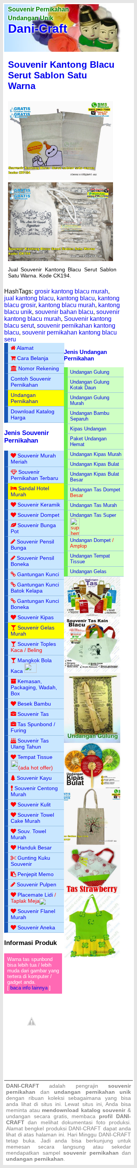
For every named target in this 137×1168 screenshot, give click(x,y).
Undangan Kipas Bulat (94, 464)
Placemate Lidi (35, 895)
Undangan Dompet (90, 540)
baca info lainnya (29, 988)
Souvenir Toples (37, 644)
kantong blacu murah (66, 305)
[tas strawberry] (92, 892)
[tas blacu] (92, 671)
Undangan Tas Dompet (95, 489)
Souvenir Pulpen (36, 884)
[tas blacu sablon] (92, 843)
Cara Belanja (32, 358)
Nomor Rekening (38, 368)
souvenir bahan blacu (64, 312)
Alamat (25, 348)
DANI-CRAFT (115, 1134)
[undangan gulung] (92, 741)
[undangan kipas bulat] (92, 787)
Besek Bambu (34, 704)
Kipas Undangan (88, 429)
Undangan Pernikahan (24, 398)
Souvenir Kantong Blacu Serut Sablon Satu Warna (61, 75)
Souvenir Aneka (36, 927)
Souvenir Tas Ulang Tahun (30, 744)
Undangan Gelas (88, 571)
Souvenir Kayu (34, 778)
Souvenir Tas (33, 714)
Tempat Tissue (35, 757)
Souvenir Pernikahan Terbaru (34, 475)
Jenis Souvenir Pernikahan (26, 436)
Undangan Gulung (89, 372)
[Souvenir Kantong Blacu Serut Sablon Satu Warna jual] (60, 259)
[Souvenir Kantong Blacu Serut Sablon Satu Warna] (60, 178)
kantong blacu (76, 298)
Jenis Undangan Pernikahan (85, 355)
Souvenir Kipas (36, 617)
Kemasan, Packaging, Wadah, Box (34, 687)
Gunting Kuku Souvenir (30, 861)
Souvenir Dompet (38, 515)
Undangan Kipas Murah (95, 454)
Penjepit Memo (36, 874)
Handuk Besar (35, 848)
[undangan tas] (92, 615)
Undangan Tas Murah (93, 505)
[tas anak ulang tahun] (92, 956)
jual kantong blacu (29, 298)
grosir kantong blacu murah (71, 291)
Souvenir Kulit (34, 805)
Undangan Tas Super (93, 515)
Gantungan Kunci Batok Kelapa (35, 588)
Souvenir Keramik (39, 505)
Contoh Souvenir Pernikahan (31, 382)
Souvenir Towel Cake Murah (32, 818)
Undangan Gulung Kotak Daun (89, 384)
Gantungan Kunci (38, 574)
